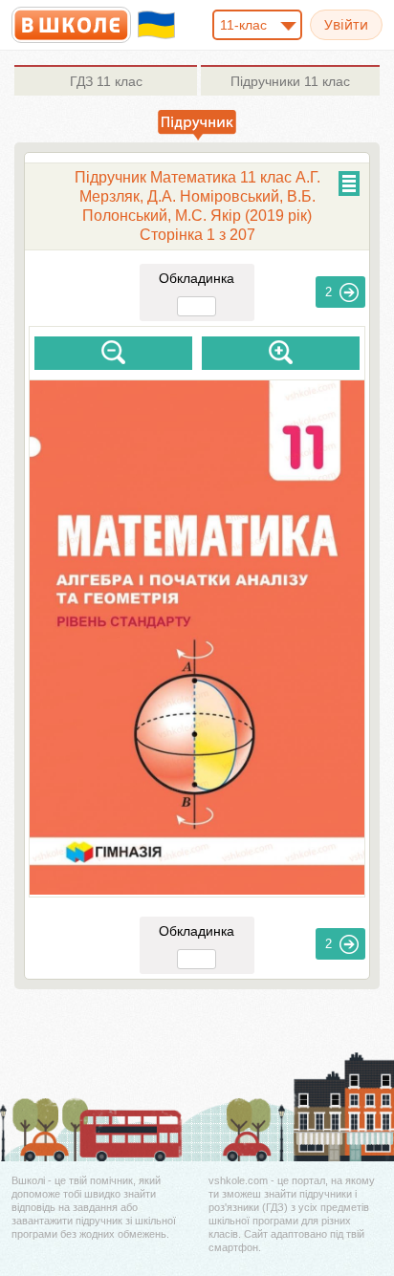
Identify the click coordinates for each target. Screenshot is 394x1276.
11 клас (106, 81)
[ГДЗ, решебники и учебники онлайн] (71, 25)
